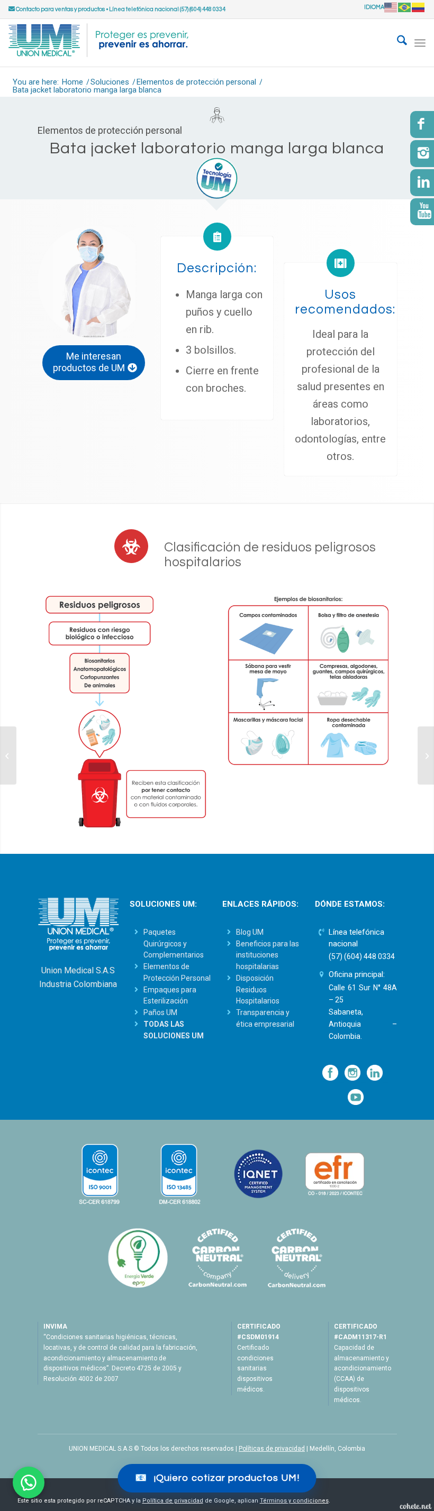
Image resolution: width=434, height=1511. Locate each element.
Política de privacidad (172, 1500)
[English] (391, 7)
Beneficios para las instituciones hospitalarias (267, 955)
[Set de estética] (8, 755)
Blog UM (250, 932)
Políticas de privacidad (272, 1448)
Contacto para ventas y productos (60, 9)
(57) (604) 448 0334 (362, 956)
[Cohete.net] (415, 1505)
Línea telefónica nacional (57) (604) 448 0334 (167, 9)
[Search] (396, 43)
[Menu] (420, 43)
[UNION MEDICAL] (98, 43)
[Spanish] (419, 7)
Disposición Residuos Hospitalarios (257, 990)
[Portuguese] (405, 7)
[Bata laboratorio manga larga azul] (426, 755)
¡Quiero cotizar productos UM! (217, 1478)
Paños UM (160, 1012)
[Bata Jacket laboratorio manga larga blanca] (94, 282)
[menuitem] (396, 43)
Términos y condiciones (294, 1500)
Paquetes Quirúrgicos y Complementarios (173, 944)
